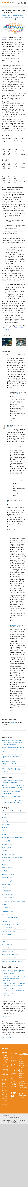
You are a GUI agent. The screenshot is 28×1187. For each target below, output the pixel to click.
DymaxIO (5, 1055)
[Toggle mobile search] (22, 3)
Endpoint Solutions (5, 1099)
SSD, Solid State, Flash (7, 17)
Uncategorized (16, 17)
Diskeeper (16, 15)
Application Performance (8, 15)
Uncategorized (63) (9, 931)
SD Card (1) (6, 907)
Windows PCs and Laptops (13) (12, 954)
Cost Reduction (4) (9, 831)
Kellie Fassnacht (16, 479)
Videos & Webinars (22, 1084)
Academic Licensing (5, 1068)
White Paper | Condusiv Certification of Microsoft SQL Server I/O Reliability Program (14, 971)
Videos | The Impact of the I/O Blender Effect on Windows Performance (12, 791)
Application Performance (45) (12, 811)
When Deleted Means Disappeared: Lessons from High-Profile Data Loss (13, 749)
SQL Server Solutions (5, 1084)
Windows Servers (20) (9, 958)
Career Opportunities (22, 1064)
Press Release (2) (8, 897)
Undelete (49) (7, 934)
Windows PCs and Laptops (8, 19)
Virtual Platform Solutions (5, 1094)
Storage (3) (6, 921)
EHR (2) (5, 851)
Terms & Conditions (19, 1120)
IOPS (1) (5, 887)
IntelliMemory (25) (8, 874)
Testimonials (22, 1087)
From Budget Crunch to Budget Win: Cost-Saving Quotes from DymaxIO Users (12, 756)
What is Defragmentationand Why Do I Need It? (14, 1084)
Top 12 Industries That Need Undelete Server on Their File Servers (11, 770)
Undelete (5, 1057)
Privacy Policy (6, 1120)
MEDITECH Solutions (5, 1103)
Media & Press (21, 1070)
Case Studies (21, 1080)
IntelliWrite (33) (7, 877)
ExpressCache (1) (8, 854)
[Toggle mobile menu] (25, 3)
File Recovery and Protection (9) (12, 857)
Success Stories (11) (9, 928)
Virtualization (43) (8, 944)
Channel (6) (6, 824)
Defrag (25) (6, 841)
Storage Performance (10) (11, 924)
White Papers (13, 1078)
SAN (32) (5, 904)
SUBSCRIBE (23, 1098)
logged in (13, 722)
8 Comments (19, 19)
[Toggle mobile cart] (19, 3)
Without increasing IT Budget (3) (13, 961)
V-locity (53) (6, 938)
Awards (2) (6, 814)
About (21, 1057)
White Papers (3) (8, 951)
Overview (5, 1077)
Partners (21, 1074)
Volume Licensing (5, 1065)
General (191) (7, 861)
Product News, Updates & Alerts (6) (14, 901)
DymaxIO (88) (7, 847)
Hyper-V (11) (7, 864)
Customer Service (14, 1061)
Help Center (13, 1057)
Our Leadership (22, 1060)
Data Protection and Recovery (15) (13, 837)
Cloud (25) (6, 827)
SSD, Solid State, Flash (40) (11, 918)
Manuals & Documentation (14, 1074)
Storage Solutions (5, 1089)
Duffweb (18, 1122)
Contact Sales (13, 1065)
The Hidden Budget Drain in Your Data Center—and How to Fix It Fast (13, 763)
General (21, 15)
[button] (3, 342)
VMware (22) (7, 948)
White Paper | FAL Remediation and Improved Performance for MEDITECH (14, 978)
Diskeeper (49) (7, 844)
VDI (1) (5, 941)
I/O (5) (5, 871)
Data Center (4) (8, 834)
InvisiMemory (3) (8, 881)
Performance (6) (8, 894)
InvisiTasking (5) (7, 884)
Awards (21, 1067)
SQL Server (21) (8, 911)
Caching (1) (6, 821)
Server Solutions (5, 1080)
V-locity (22, 17)
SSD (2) (5, 914)
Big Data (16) (7, 817)
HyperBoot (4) (7, 867)
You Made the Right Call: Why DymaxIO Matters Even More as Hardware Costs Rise (12, 742)
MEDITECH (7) (7, 891)
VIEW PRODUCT (7, 1017)
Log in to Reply (12, 355)
